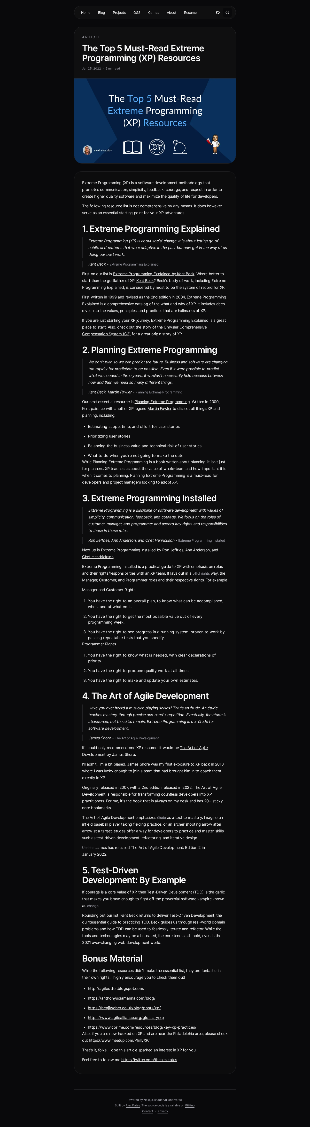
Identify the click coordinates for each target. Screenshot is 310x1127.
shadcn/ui (161, 1100)
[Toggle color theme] (227, 12)
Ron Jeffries (172, 550)
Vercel (178, 1100)
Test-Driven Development (192, 915)
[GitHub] (217, 12)
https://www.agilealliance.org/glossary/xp (126, 1017)
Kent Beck (145, 280)
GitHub (189, 1105)
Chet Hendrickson (98, 556)
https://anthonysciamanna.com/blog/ (121, 998)
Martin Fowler (159, 408)
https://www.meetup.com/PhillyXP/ (119, 1040)
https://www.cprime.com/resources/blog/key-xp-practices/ (142, 1027)
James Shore (123, 754)
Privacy (163, 1111)
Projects (119, 12)
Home (85, 12)
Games (153, 12)
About (171, 12)
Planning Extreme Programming (162, 401)
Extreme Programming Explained (179, 320)
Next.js (148, 1100)
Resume (190, 12)
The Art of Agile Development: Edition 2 (166, 847)
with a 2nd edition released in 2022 (161, 787)
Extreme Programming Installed (128, 550)
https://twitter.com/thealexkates (149, 1059)
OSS (136, 12)
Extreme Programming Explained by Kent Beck (153, 273)
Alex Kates (133, 1105)
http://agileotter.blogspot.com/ (116, 988)
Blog (101, 12)
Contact (147, 1111)
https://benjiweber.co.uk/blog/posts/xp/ (124, 1007)
